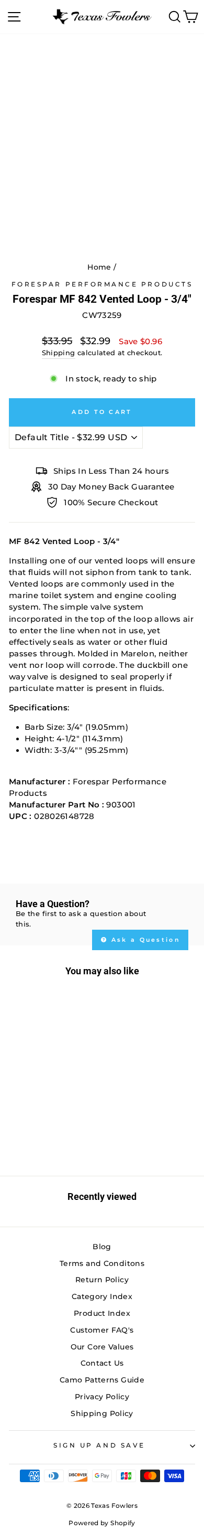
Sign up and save (99, 1445)
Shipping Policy (102, 1413)
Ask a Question (144, 939)
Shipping (58, 353)
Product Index (102, 1313)
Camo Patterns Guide (102, 1380)
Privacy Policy (102, 1396)
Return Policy (102, 1279)
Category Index (102, 1296)
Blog (102, 1246)
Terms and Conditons (102, 1263)
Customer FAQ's (101, 1330)
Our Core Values (102, 1347)
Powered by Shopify (102, 1523)
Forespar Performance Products (102, 284)
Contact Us (102, 1363)
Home (99, 267)
